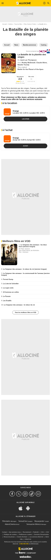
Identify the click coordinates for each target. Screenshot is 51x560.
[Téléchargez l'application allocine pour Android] (29, 508)
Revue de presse (9, 537)
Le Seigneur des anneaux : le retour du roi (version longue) (24, 269)
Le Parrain (7, 296)
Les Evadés (7, 300)
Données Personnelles (41, 534)
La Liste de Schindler (11, 283)
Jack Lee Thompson (28, 60)
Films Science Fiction (30, 24)
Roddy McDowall (28, 63)
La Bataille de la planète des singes (25, 31)
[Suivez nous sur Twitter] (19, 493)
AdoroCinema (10, 524)
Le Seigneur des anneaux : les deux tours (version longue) (33, 245)
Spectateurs (20, 76)
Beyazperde (39, 521)
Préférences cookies (25, 534)
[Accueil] (23, 3)
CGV (47, 532)
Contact (4, 532)
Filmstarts (6, 521)
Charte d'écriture (22, 537)
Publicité (36, 532)
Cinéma (10, 24)
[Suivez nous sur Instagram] (26, 493)
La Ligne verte (8, 288)
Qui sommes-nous (15, 532)
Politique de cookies (10, 534)
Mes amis (31, 76)
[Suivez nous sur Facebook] (12, 493)
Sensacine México (33, 524)
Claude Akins (41, 63)
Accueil (4, 24)
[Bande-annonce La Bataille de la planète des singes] (8, 63)
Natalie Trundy (23, 65)
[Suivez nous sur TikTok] (32, 493)
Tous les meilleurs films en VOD (25, 312)
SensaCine (22, 521)
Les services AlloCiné (36, 537)
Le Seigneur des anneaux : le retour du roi (19, 305)
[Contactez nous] (39, 493)
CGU (42, 532)
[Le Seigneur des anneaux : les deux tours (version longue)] (9, 254)
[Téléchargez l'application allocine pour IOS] (21, 508)
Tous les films (18, 24)
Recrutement (27, 532)
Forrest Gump (8, 279)
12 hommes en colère (11, 292)
